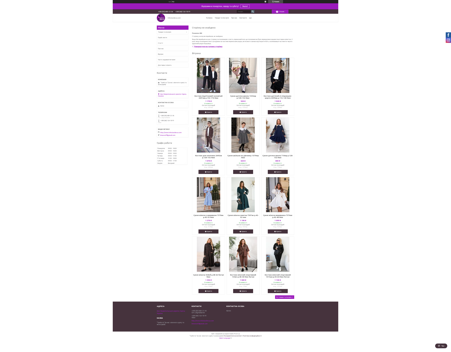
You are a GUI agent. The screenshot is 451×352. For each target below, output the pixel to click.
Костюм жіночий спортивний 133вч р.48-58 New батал (243, 276)
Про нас (234, 18)
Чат (442, 346)
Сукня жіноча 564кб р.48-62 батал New (208, 276)
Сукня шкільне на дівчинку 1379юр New (243, 157)
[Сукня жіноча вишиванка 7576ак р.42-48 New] (277, 194)
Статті (160, 43)
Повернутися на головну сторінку (208, 46)
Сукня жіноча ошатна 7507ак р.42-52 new (243, 216)
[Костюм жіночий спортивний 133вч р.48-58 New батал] (243, 254)
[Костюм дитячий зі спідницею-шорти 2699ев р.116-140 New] (277, 75)
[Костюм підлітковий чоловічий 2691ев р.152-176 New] (208, 75)
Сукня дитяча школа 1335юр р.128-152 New (243, 97)
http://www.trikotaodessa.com (171, 132)
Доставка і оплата (164, 65)
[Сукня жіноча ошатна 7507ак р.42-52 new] (243, 194)
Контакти (243, 18)
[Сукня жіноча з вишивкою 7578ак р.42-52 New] (208, 194)
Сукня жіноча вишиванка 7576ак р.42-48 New (277, 216)
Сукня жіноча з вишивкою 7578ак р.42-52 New (208, 216)
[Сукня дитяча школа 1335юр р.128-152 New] (243, 75)
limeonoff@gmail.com (167, 135)
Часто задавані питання (166, 59)
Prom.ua (237, 333)
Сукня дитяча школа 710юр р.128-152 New (277, 157)
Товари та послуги (222, 18)
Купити (209, 112)
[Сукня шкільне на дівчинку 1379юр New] (243, 135)
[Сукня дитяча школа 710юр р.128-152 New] (277, 135)
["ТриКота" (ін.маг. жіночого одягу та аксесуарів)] (161, 18)
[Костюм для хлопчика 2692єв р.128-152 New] (208, 135)
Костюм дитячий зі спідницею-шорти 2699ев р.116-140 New (278, 97)
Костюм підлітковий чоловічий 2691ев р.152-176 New (208, 97)
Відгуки (160, 54)
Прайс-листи (162, 37)
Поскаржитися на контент (233, 336)
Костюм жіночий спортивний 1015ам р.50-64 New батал (278, 276)
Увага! (245, 6)
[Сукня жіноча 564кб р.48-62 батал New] (208, 254)
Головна (209, 18)
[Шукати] (252, 11)
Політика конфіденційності (252, 336)
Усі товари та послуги (284, 297)
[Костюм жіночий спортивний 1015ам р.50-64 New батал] (277, 254)
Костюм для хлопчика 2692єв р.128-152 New (208, 157)
